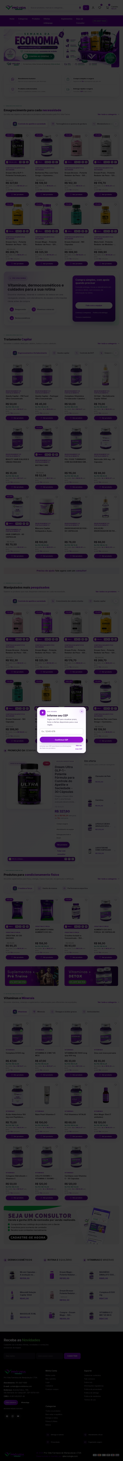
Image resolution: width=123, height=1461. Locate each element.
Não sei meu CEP (78, 747)
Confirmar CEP (61, 740)
